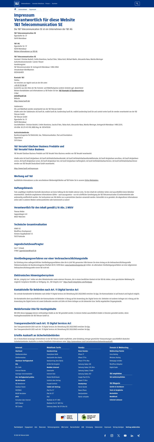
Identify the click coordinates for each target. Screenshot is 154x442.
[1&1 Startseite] (16, 3)
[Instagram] (112, 435)
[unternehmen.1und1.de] (89, 417)
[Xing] (138, 435)
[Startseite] (15, 9)
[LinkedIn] (132, 435)
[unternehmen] (67, 417)
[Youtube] (125, 435)
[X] (118, 435)
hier (88, 327)
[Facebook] (105, 435)
